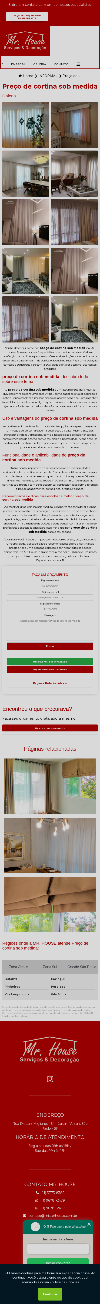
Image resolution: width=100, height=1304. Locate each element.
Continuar (50, 1294)
